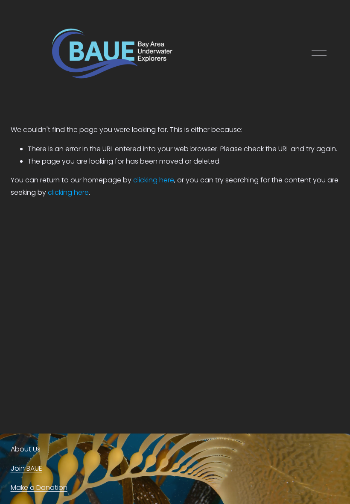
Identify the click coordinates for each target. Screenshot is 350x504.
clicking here (153, 180)
